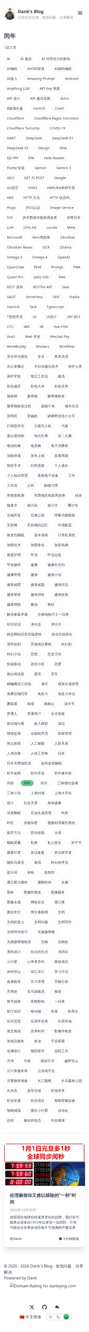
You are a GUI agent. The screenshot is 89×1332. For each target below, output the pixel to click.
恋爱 (57, 664)
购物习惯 (51, 485)
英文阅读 (14, 1031)
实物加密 (31, 822)
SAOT (11, 296)
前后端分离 (15, 723)
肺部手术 (14, 465)
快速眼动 (14, 664)
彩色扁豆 (14, 386)
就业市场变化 (61, 634)
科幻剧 (66, 644)
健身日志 (61, 584)
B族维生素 (15, 108)
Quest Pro (15, 277)
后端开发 (14, 515)
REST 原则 (15, 287)
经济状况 (14, 624)
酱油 (34, 604)
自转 (10, 1120)
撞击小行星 (39, 1110)
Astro (64, 98)
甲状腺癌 (14, 564)
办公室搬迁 (15, 366)
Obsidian (67, 237)
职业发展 (14, 1100)
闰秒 (10, 783)
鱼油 (37, 1041)
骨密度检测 (15, 495)
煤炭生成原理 (68, 683)
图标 (10, 892)
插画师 (12, 396)
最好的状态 (32, 1120)
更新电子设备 (48, 475)
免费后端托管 (17, 693)
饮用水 (73, 1011)
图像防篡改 (32, 892)
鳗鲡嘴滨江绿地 (19, 683)
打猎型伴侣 (15, 425)
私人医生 (54, 842)
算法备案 (37, 852)
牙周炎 (12, 991)
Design (44, 148)
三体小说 (14, 793)
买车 (54, 673)
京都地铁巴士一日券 (53, 614)
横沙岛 (73, 505)
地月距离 (41, 435)
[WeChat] (57, 1307)
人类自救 (14, 753)
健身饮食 (61, 594)
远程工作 (61, 1050)
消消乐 (63, 951)
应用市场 (65, 1021)
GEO (10, 177)
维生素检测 (39, 912)
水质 (57, 832)
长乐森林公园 (71, 1080)
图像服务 (58, 892)
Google (60, 177)
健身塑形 (14, 594)
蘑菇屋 (12, 703)
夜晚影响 (37, 1001)
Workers (42, 346)
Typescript (55, 306)
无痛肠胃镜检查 (19, 941)
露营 (37, 673)
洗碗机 (63, 941)
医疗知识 (14, 1011)
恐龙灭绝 (54, 654)
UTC (10, 326)
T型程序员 (15, 316)
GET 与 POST (34, 177)
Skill (56, 296)
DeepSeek (34, 138)
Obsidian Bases (20, 247)
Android (71, 78)
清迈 (61, 723)
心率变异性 (35, 961)
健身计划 (54, 574)
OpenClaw (15, 267)
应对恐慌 (14, 1021)
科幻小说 (14, 654)
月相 (27, 1060)
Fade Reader (54, 158)
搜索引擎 (14, 852)
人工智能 (37, 743)
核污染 (32, 505)
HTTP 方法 (31, 197)
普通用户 (34, 713)
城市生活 (72, 406)
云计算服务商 (17, 1070)
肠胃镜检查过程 (19, 406)
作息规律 (58, 1120)
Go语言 (12, 187)
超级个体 (48, 406)
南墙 (30, 703)
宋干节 (76, 842)
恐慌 (34, 654)
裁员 (61, 376)
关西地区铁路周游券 (49, 495)
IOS (10, 217)
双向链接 (37, 832)
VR (42, 326)
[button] (80, 13)
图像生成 (14, 902)
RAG (62, 277)
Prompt (57, 267)
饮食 (54, 1011)
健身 (34, 574)
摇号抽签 (14, 1001)
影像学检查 (63, 1031)
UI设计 (51, 316)
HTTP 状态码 (59, 197)
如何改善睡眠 (51, 763)
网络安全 (37, 902)
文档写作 (65, 922)
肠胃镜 (32, 396)
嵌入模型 (41, 723)
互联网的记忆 (37, 525)
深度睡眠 (14, 812)
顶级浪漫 (14, 455)
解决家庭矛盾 (17, 614)
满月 (44, 683)
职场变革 (58, 1090)
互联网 (12, 525)
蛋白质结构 (15, 435)
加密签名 (37, 544)
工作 (71, 475)
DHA (63, 148)
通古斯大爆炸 (17, 882)
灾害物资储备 (17, 1080)
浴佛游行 (14, 1050)
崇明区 (12, 415)
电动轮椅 (14, 445)
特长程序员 (59, 862)
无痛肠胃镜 (46, 931)
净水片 (56, 624)
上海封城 (37, 793)
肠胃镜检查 (56, 396)
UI (34, 316)
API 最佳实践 (40, 98)
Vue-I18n (61, 326)
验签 (57, 991)
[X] (31, 1307)
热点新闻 (14, 743)
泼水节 (69, 703)
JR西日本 (74, 217)
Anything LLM (18, 88)
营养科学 (37, 1031)
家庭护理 (14, 554)
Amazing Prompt (41, 78)
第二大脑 (65, 435)
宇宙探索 (58, 1041)
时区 (10, 822)
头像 (64, 882)
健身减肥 (14, 584)
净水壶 (36, 624)
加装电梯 (61, 544)
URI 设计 (74, 316)
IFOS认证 (33, 207)
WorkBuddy (16, 346)
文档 (61, 912)
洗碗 (44, 941)
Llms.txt (29, 227)
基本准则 (41, 535)
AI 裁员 (26, 58)
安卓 (41, 356)
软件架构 (14, 773)
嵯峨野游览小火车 (61, 415)
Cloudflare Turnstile (23, 128)
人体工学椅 (39, 753)
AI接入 (12, 78)
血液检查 (14, 981)
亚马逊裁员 (35, 991)
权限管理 (65, 733)
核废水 (12, 505)
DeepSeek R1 (62, 138)
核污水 (52, 505)
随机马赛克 (15, 862)
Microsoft (14, 237)
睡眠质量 (14, 842)
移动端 (36, 1011)
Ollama (65, 247)
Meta (71, 227)
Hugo (11, 207)
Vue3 (11, 336)
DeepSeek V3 (17, 148)
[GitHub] (44, 1307)
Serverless (34, 296)
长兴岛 (12, 1090)
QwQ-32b (41, 277)
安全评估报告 (17, 356)
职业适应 (37, 1100)
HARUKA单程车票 (61, 187)
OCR (46, 247)
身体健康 (54, 802)
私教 (34, 842)
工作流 (12, 485)
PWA (76, 267)
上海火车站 (63, 793)
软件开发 (37, 773)
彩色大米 (37, 386)
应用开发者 (39, 1021)
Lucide (51, 227)
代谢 (64, 425)
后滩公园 (37, 515)
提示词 (12, 872)
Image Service (62, 207)
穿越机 (32, 415)
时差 (64, 812)
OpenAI (63, 257)
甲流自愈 (54, 554)
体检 (30, 872)
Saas (65, 287)
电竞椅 (36, 445)
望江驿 (59, 902)
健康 (34, 564)
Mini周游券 (41, 237)
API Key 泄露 (50, 88)
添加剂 (49, 872)
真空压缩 (34, 1090)
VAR (26, 326)
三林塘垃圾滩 (67, 783)
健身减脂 (37, 584)
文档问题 (41, 922)
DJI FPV (12, 158)
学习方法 (61, 971)
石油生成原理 (41, 812)
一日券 (59, 1001)
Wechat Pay (59, 336)
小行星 (12, 961)
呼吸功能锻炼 (64, 515)
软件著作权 (63, 773)
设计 (10, 802)
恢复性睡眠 (15, 535)
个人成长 (61, 465)
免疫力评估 (66, 693)
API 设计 (13, 98)
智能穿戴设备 (64, 1100)
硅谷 (78, 495)
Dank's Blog (31, 11)
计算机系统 (66, 535)
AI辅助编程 (63, 68)
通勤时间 (44, 882)
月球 (10, 1060)
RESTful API (42, 287)
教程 (50, 604)
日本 (61, 753)
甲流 (34, 554)
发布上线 (37, 455)
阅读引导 (47, 1060)
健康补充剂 (56, 564)
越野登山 (71, 1060)
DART (11, 138)
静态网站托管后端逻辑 (24, 634)
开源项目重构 (41, 644)
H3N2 (32, 187)
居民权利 (14, 644)
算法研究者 (63, 852)
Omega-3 (14, 257)
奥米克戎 (61, 356)
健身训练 (37, 594)
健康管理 (14, 574)
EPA (31, 158)
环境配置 (65, 525)
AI (8, 58)
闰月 (44, 783)
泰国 (37, 862)
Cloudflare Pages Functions (56, 118)
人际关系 (61, 743)
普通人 (12, 713)
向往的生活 (39, 951)
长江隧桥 (44, 1080)
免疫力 (43, 693)
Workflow (66, 346)
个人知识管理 (17, 475)
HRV (10, 197)
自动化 (63, 1110)
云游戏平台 (46, 1070)
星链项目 (61, 961)
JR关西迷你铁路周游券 (40, 217)
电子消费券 (59, 445)
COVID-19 (57, 128)
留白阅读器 (15, 673)
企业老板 (58, 713)
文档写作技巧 (17, 931)
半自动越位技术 (46, 366)
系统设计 (14, 951)
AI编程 (12, 68)
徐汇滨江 (37, 971)
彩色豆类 (61, 386)
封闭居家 (37, 465)
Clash (59, 108)
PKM (37, 267)
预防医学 (37, 1050)
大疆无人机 (42, 425)
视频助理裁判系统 (61, 822)
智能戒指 (14, 1110)
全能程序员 (39, 733)
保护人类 (75, 366)
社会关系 (31, 802)
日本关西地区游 (19, 763)
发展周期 (61, 455)
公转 (30, 485)
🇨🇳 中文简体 (30, 1317)
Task (33, 306)
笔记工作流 (39, 376)
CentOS (39, 108)
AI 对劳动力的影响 (56, 58)
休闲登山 (14, 971)
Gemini (40, 167)
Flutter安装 (16, 167)
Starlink (13, 306)
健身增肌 (14, 604)
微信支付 (14, 912)
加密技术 (14, 544)
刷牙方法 (14, 832)
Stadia (74, 296)
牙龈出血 (61, 981)
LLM (10, 227)
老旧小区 (37, 664)
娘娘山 (49, 703)
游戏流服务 (15, 1041)
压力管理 (37, 981)
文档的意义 (15, 922)
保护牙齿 (14, 376)
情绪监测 (14, 733)
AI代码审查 (35, 68)
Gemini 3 (63, 167)
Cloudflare (15, 118)
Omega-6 (39, 257)
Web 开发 (32, 336)
